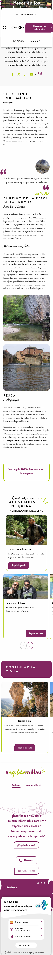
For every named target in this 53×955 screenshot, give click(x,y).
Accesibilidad (33, 785)
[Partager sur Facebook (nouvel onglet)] (12, 75)
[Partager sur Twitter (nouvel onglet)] (18, 75)
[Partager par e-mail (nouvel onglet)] (31, 75)
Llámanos (28, 860)
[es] (48, 4)
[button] (4, 28)
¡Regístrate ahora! (26, 845)
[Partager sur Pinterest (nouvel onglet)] (24, 75)
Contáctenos (28, 870)
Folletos (16, 785)
